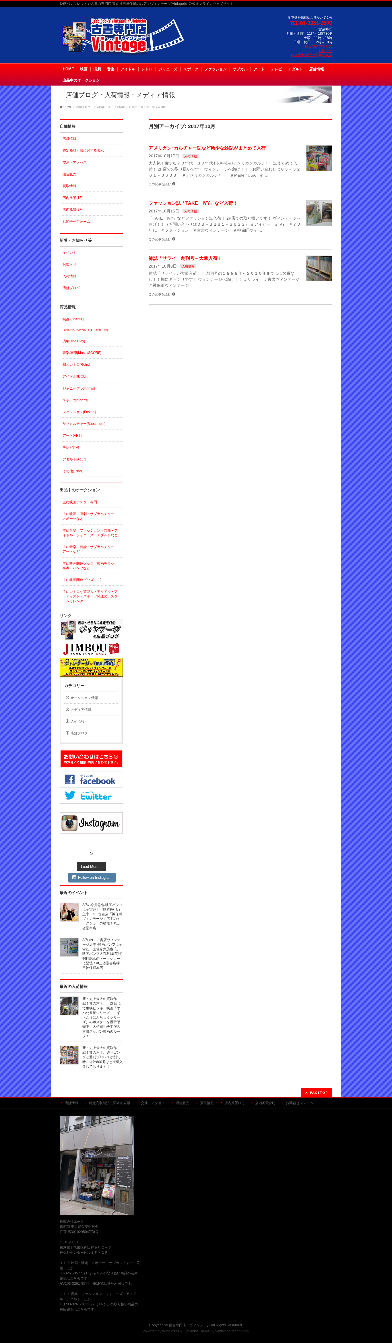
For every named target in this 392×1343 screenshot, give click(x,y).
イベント (69, 253)
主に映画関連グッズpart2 (82, 580)
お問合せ (325, 51)
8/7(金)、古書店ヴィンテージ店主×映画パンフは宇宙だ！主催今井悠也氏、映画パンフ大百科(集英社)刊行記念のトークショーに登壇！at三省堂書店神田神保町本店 (102, 954)
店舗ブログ (71, 288)
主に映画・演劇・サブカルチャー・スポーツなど (90, 516)
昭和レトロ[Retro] (76, 365)
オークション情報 (84, 698)
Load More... (91, 866)
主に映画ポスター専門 (80, 502)
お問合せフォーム (76, 222)
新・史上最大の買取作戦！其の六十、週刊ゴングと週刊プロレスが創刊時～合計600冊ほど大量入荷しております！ (102, 1057)
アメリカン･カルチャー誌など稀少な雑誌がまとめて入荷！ (209, 148)
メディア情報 (81, 710)
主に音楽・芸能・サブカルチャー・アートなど (90, 549)
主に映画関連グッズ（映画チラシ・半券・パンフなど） (90, 566)
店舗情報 (69, 139)
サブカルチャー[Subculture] (84, 424)
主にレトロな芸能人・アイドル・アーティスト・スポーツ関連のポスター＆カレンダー (90, 596)
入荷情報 (190, 156)
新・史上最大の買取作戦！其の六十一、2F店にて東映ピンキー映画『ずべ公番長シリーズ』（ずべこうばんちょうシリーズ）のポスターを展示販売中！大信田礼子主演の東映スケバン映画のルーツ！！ (101, 1017)
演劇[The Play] (74, 341)
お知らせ (69, 264)
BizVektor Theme (196, 1331)
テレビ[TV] (71, 448)
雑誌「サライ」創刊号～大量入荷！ (185, 258)
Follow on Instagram (95, 877)
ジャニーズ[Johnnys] (79, 388)
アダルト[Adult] (74, 459)
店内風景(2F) (73, 210)
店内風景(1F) (73, 198)
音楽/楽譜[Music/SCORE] (82, 353)
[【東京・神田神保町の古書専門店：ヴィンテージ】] (127, 49)
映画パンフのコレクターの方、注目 (87, 330)
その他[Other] (73, 471)
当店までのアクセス (316, 46)
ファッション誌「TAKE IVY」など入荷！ (193, 203)
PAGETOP (319, 1092)
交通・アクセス (75, 162)
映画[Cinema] (73, 319)
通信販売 (69, 174)
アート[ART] (72, 436)
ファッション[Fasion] (79, 412)
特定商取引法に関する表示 (311, 55)
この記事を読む (160, 184)
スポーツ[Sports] (75, 400)
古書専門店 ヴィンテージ (189, 1325)
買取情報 (69, 186)
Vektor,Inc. (223, 1331)
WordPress (170, 1331)
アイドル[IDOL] (74, 376)
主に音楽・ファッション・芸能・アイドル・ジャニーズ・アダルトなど (90, 533)
